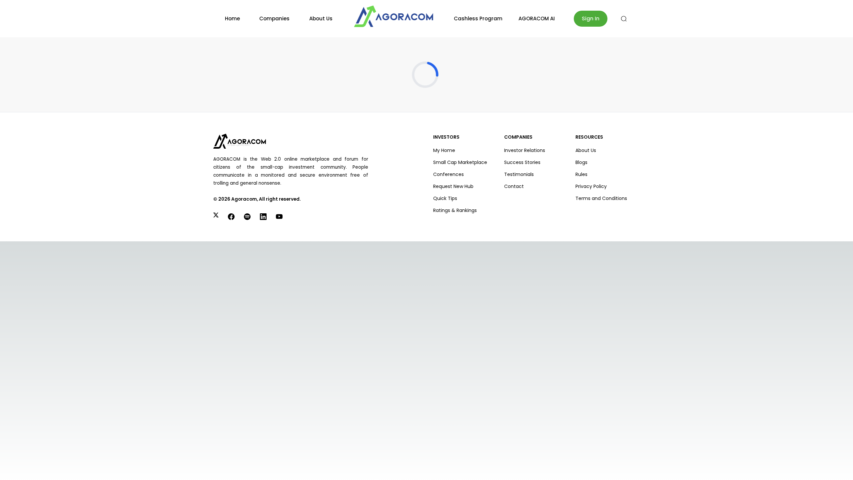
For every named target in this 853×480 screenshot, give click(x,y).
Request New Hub (453, 186)
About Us (321, 18)
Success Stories (522, 162)
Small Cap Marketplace (460, 162)
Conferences (448, 174)
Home (232, 18)
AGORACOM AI (536, 18)
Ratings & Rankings (455, 210)
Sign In (590, 18)
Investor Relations (524, 150)
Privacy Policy (591, 186)
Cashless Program (478, 18)
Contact (514, 186)
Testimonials (519, 174)
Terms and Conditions (601, 198)
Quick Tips (445, 198)
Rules (581, 174)
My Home (444, 150)
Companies (274, 18)
